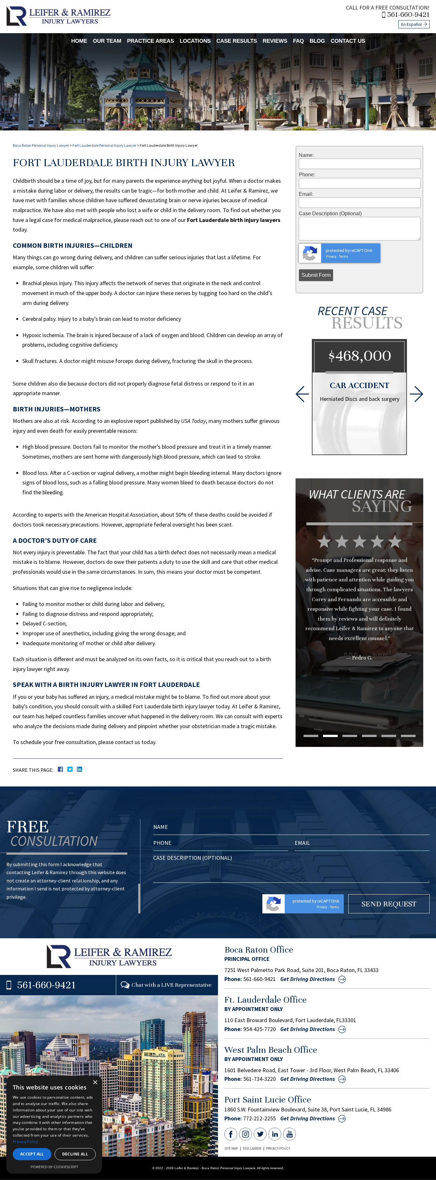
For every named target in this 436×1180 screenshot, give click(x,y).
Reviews (275, 41)
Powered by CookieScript (54, 1166)
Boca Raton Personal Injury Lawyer (41, 145)
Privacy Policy (278, 1148)
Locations (195, 41)
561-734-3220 (259, 1079)
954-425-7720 (259, 1029)
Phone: (307, 174)
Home (79, 41)
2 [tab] (330, 736)
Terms (343, 256)
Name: (306, 155)
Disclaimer (252, 1148)
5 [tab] (388, 736)
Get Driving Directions (307, 979)
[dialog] (54, 1125)
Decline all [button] (75, 1154)
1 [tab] (311, 736)
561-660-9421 (408, 14)
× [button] (95, 1082)
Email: (306, 194)
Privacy (331, 256)
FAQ (298, 41)
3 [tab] (349, 736)
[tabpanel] (359, 610)
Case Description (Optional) (330, 213)
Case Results (236, 41)
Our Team (107, 41)
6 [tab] (408, 736)
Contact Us (348, 41)
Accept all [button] (32, 1154)
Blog (317, 41)
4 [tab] (369, 736)
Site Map (231, 1148)
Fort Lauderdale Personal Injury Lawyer (104, 145)
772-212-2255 (259, 1118)
